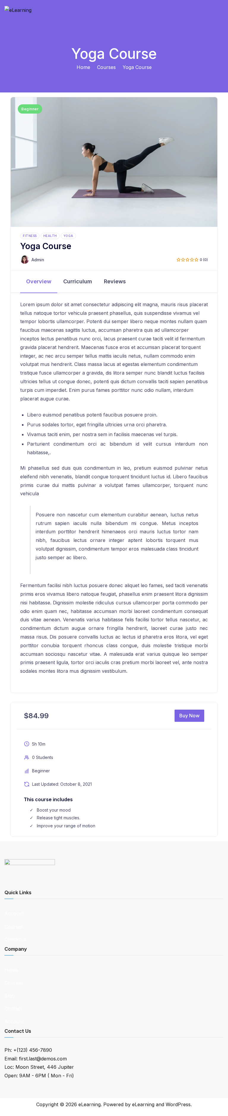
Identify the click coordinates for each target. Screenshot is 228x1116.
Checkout (15, 939)
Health (50, 236)
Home (11, 970)
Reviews (115, 281)
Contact (13, 1009)
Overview (38, 281)
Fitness (30, 236)
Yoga (68, 236)
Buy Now (189, 716)
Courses (13, 927)
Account (14, 914)
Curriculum (77, 281)
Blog (9, 996)
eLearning (89, 1104)
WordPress (178, 1104)
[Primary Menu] (217, 14)
